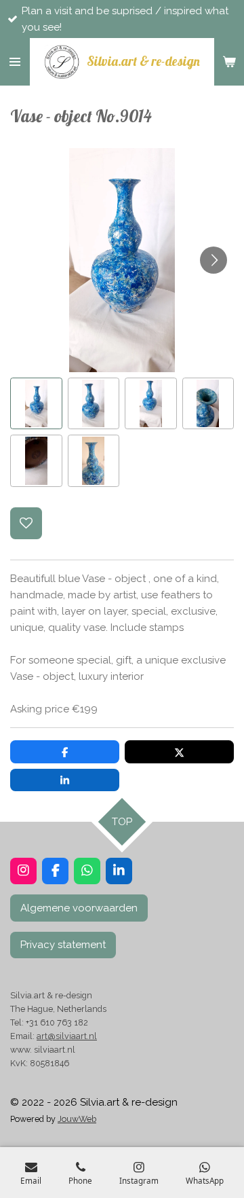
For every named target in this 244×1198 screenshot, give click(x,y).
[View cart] (229, 62)
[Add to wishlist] (26, 523)
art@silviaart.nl (67, 1036)
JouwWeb (77, 1119)
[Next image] (213, 260)
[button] (36, 404)
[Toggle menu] (15, 62)
